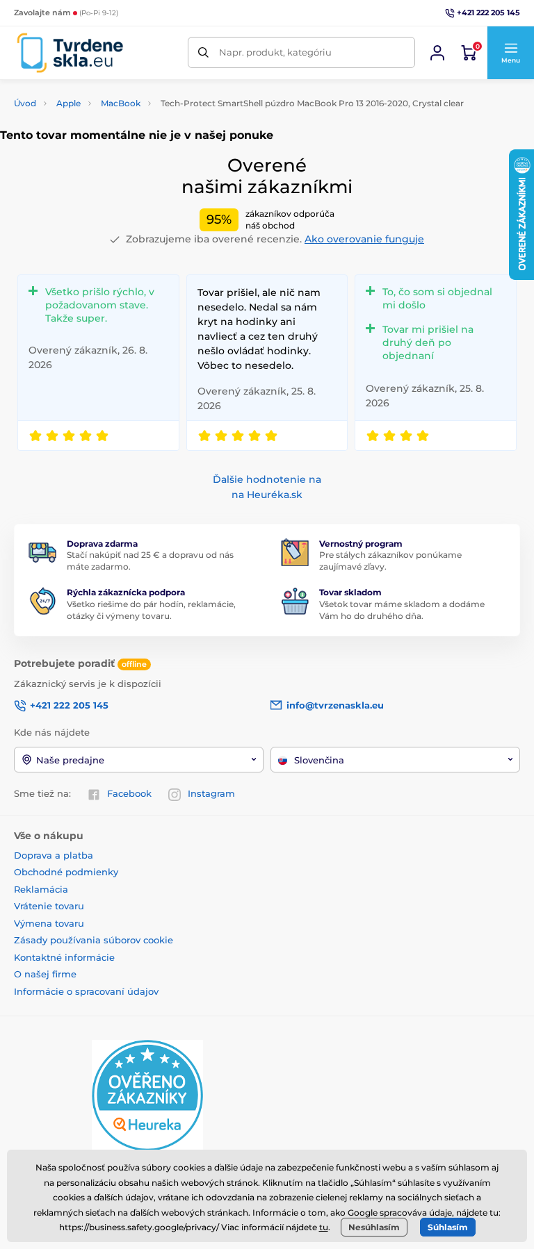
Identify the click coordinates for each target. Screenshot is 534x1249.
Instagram (211, 793)
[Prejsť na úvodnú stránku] (70, 53)
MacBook (120, 103)
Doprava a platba (53, 855)
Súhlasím (448, 1227)
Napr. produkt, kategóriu (275, 52)
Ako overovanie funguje (364, 239)
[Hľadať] (203, 52)
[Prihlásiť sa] (437, 53)
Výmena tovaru (49, 923)
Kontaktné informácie (64, 957)
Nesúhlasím (374, 1227)
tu (323, 1227)
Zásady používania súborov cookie (93, 939)
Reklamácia (41, 889)
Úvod (25, 103)
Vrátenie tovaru (49, 905)
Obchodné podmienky (66, 871)
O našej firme (45, 973)
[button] (510, 52)
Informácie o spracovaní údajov (86, 991)
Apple (68, 103)
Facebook (129, 793)
